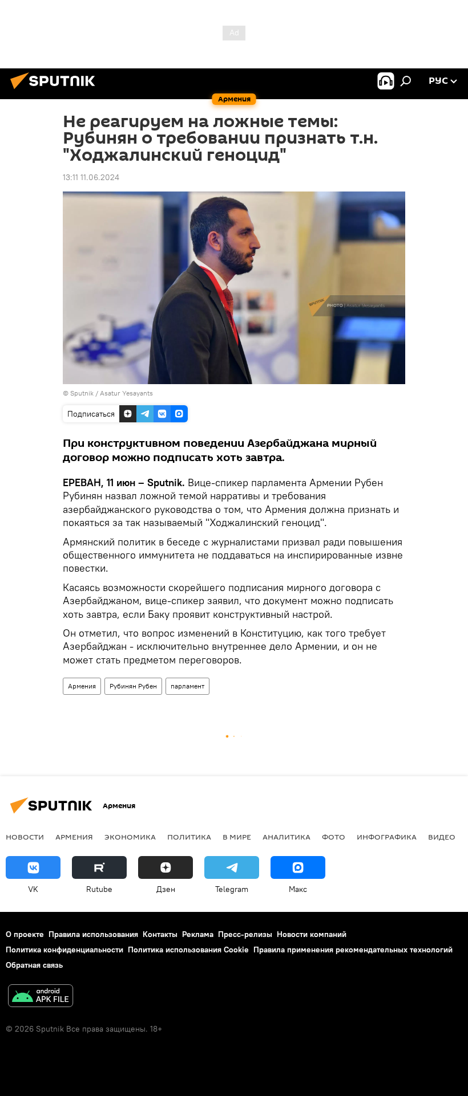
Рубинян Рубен (133, 686)
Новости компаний (311, 934)
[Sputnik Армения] (56, 90)
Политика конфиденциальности (64, 949)
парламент (187, 686)
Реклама (197, 934)
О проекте (25, 934)
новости (25, 837)
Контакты (160, 934)
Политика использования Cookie (188, 949)
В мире (237, 837)
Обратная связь (34, 965)
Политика (189, 837)
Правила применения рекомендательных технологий (353, 949)
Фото (333, 837)
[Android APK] (40, 997)
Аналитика (286, 837)
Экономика (130, 837)
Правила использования (93, 934)
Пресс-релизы (245, 934)
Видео (441, 837)
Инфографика (387, 837)
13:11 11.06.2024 (91, 177)
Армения (82, 686)
